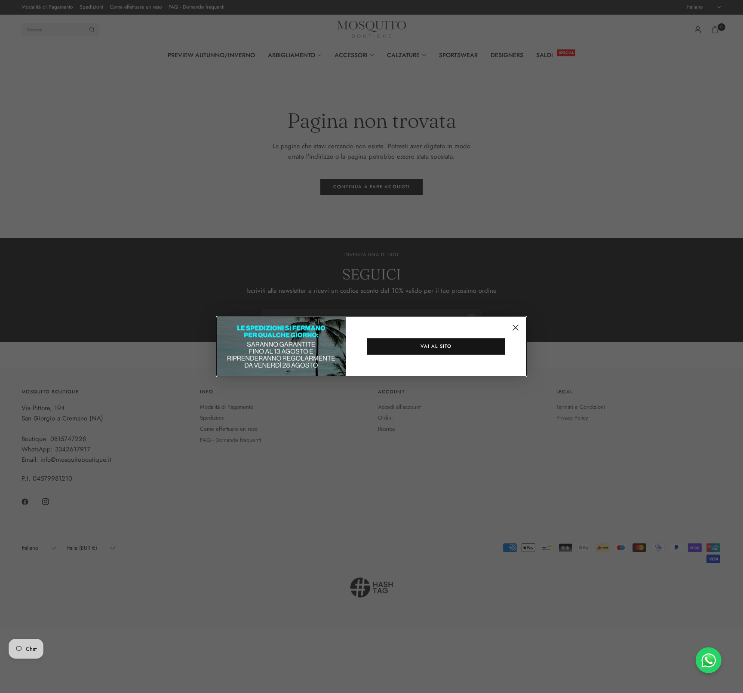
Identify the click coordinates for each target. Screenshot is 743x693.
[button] (436, 346)
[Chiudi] (515, 327)
